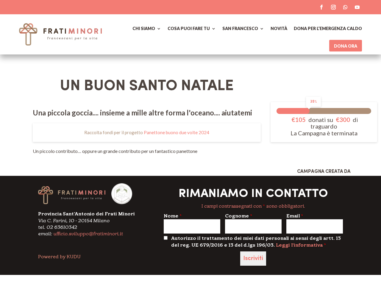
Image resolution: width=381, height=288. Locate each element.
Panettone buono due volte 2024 (176, 132)
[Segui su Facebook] (321, 7)
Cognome (238, 216)
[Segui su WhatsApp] (345, 7)
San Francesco (240, 28)
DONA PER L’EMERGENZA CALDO (328, 28)
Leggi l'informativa (299, 245)
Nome (173, 216)
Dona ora (345, 45)
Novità (279, 28)
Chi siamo (143, 28)
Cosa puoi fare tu (189, 28)
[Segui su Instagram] (333, 7)
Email (294, 216)
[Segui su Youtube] (357, 7)
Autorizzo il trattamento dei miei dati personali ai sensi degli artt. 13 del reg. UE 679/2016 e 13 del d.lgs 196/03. (256, 241)
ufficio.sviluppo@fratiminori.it (88, 234)
